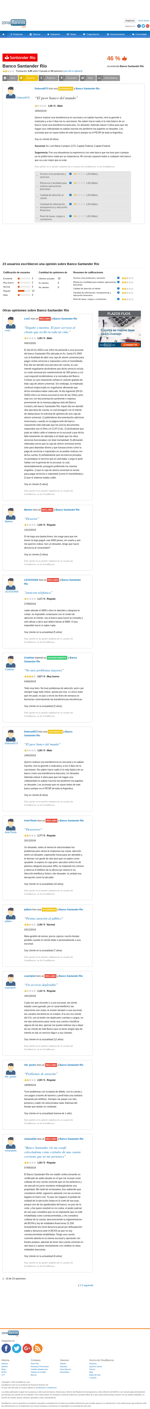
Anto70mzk (11, 832)
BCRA (3, 1372)
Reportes (63, 1367)
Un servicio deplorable (41, 984)
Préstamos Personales (40, 1367)
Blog (91, 1372)
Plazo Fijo (35, 1364)
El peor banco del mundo (42, 744)
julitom (8, 921)
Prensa (92, 1369)
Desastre (32, 518)
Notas (72, 34)
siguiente (88, 1285)
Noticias (4, 1364)
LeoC (8, 330)
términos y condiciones (47, 1388)
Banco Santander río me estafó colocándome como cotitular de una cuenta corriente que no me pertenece (52, 1151)
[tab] (83, 175)
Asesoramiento (117, 34)
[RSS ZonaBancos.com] (37, 1348)
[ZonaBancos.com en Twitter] (16, 1348)
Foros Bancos (65, 1369)
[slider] (8, 71)
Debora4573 (23, 97)
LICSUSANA (11, 591)
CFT (3, 1375)
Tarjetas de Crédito (38, 1372)
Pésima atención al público (43, 918)
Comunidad (140, 34)
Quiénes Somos (95, 1367)
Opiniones (54, 34)
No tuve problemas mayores (44, 670)
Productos (17, 34)
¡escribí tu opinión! (73, 71)
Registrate (130, 20)
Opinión (4, 1367)
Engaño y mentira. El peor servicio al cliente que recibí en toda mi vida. (49, 329)
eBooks (63, 1364)
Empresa (93, 1364)
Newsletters (64, 1372)
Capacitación (92, 34)
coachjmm (10, 987)
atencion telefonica (38, 592)
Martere (9, 521)
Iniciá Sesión (143, 21)
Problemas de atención (41, 1073)
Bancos (36, 34)
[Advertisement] (75, 8)
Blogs (3, 1369)
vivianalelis (11, 1150)
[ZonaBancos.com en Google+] (27, 1348)
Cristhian (9, 669)
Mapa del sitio (94, 1375)
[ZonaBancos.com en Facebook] (6, 1348)
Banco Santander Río (24, 66)
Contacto (93, 1378)
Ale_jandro (10, 1076)
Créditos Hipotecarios (39, 1369)
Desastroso (33, 829)
